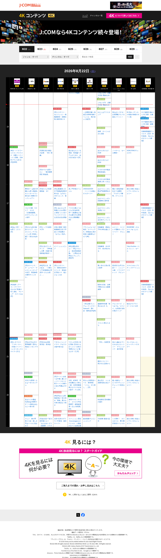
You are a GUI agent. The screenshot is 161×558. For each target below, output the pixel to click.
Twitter (78, 515)
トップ (85, 15)
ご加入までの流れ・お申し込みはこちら (80, 485)
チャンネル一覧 (96, 15)
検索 (130, 57)
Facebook (83, 515)
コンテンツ (33, 15)
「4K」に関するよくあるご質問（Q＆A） (82, 495)
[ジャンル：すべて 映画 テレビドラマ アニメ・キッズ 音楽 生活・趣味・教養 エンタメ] (36, 57)
